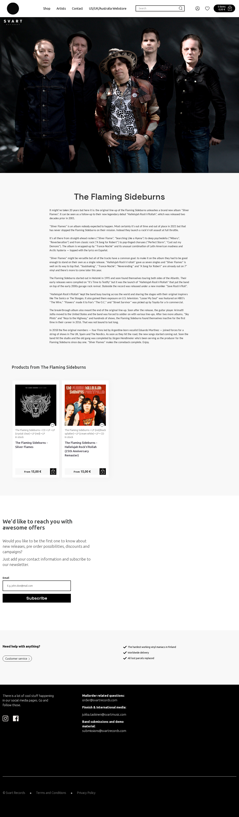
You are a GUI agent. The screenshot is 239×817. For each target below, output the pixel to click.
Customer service (16, 658)
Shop (46, 8)
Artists (61, 8)
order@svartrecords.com (99, 700)
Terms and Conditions (51, 792)
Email (6, 577)
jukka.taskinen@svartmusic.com (104, 714)
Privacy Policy (86, 792)
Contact (77, 8)
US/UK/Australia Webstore (107, 8)
